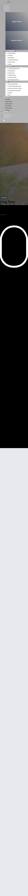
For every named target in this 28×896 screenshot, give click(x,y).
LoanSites (3, 214)
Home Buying (4, 197)
